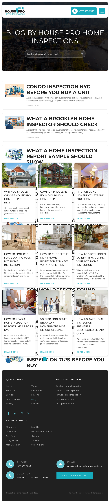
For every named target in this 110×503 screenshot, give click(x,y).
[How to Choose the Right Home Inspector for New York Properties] (55, 237)
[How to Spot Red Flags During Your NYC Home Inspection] (19, 237)
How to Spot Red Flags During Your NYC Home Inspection (17, 259)
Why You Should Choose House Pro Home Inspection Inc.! (17, 197)
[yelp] (15, 413)
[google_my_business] (22, 413)
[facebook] (8, 413)
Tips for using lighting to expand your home (90, 195)
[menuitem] (17, 387)
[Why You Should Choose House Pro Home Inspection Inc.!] (19, 175)
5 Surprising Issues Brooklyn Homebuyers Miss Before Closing (53, 324)
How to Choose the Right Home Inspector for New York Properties (54, 259)
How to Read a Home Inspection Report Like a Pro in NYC (18, 324)
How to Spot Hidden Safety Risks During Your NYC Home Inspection (91, 259)
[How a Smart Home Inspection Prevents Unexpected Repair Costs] (91, 302)
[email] (28, 413)
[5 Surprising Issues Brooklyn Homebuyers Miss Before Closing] (55, 302)
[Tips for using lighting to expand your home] (91, 175)
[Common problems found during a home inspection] (55, 175)
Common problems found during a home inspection (53, 195)
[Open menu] (102, 11)
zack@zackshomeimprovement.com (85, 466)
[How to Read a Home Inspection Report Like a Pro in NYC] (19, 302)
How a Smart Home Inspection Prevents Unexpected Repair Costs (90, 326)
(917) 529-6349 (24, 466)
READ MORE (11, 218)
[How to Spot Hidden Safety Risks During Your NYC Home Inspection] (91, 237)
